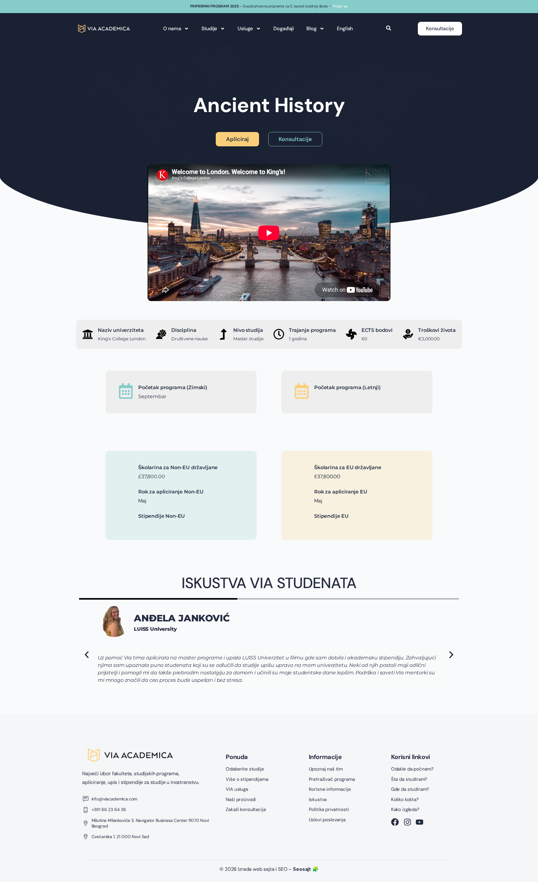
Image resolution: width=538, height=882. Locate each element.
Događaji (283, 28)
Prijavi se (340, 6)
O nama (172, 28)
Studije (209, 28)
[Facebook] (395, 822)
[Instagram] (407, 822)
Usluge (245, 28)
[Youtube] (419, 822)
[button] (86, 654)
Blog (311, 28)
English (345, 28)
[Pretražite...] (388, 28)
